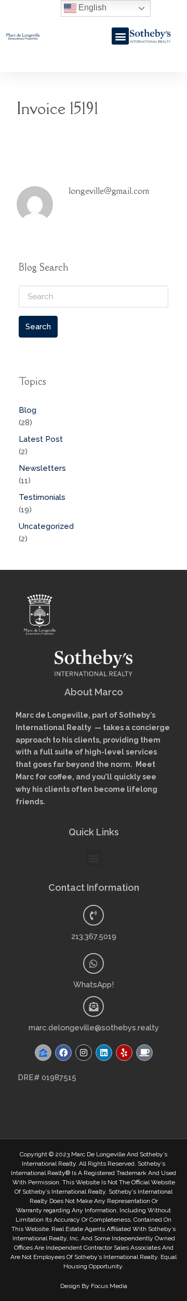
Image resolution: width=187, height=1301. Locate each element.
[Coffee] (144, 1052)
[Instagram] (83, 1052)
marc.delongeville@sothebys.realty (94, 1027)
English (91, 7)
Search (38, 326)
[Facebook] (63, 1052)
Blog (27, 410)
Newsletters (42, 468)
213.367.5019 (93, 936)
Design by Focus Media (93, 1286)
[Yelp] (124, 1052)
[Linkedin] (104, 1052)
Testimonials (42, 497)
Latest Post (41, 439)
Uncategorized (46, 526)
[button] (120, 36)
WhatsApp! (93, 984)
